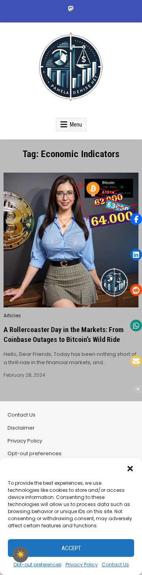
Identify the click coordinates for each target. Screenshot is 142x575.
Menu (76, 124)
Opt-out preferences (37, 564)
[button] (130, 468)
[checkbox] (20, 554)
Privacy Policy (81, 564)
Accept (71, 548)
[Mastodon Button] (70, 8)
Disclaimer (21, 428)
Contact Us (115, 564)
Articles (12, 315)
